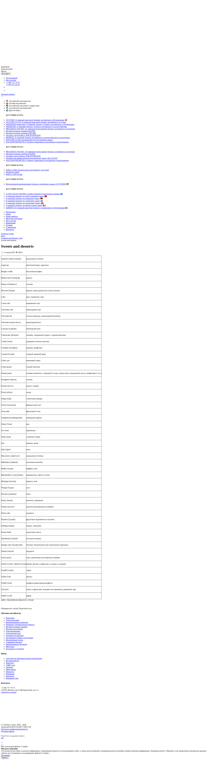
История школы (12, 661)
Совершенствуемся (14, 642)
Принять (5, 758)
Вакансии (10, 672)
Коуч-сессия (11, 80)
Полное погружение (14, 629)
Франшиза (10, 674)
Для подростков (12, 620)
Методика (10, 647)
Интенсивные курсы (14, 640)
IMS (2, 738)
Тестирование (11, 78)
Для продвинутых (13, 633)
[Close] (2, 742)
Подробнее (5, 755)
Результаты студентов (15, 649)
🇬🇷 (24, 201)
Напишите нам (12, 678)
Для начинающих (13, 631)
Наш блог (10, 663)
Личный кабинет (8, 94)
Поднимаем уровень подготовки (19, 638)
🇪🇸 (24, 203)
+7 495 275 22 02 (13, 85)
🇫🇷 (25, 205)
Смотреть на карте (8, 692)
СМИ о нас (10, 665)
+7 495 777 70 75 (13, 82)
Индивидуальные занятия (16, 627)
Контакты (10, 676)
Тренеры (9, 667)
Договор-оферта (7, 731)
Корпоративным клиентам (17, 622)
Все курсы (6, 74)
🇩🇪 (24, 198)
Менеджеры (11, 669)
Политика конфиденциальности (14, 729)
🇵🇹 (26, 196)
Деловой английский (14, 636)
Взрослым (10, 618)
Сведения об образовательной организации (24, 658)
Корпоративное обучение (16, 644)
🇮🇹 (36, 208)
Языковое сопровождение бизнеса (20, 625)
